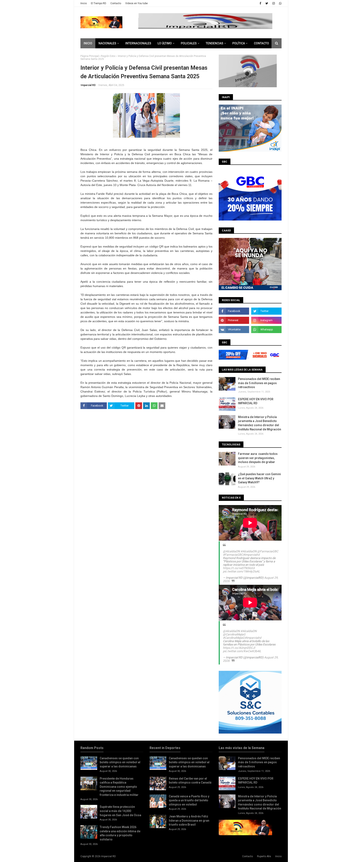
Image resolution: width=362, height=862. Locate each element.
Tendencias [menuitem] (214, 43)
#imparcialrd (251, 554)
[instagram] (273, 3)
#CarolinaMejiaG (234, 637)
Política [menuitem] (238, 43)
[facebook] (260, 3)
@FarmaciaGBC (267, 551)
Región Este (108, 56)
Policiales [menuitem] (189, 43)
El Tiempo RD (98, 3)
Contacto (115, 3)
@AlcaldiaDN (231, 551)
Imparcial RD (88, 85)
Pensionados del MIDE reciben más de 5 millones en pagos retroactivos (259, 383)
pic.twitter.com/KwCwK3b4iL (242, 651)
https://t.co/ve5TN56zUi (239, 568)
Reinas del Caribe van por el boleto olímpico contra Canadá (190, 780)
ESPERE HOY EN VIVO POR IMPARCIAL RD (255, 401)
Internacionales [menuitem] (138, 43)
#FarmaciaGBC (233, 554)
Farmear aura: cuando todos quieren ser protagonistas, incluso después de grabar (258, 458)
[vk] (234, 329)
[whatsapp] (280, 3)
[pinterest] (234, 320)
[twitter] (266, 3)
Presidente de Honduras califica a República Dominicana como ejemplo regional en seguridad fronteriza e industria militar (119, 787)
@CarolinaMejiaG (234, 634)
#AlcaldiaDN (248, 551)
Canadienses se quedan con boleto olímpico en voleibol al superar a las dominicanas (120, 762)
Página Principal (89, 56)
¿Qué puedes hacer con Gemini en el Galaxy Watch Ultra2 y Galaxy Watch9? (259, 478)
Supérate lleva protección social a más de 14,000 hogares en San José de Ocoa (120, 811)
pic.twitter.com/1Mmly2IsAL (241, 571)
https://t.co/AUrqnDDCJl (239, 647)
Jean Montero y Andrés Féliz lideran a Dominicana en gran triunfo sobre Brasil (189, 820)
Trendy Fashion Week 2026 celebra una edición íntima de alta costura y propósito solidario (120, 833)
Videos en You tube (136, 3)
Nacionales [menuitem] (107, 43)
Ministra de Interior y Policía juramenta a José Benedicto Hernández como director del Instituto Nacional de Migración (259, 423)
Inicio (83, 3)
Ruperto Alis (264, 856)
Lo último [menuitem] (165, 43)
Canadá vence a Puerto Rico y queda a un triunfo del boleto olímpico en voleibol (189, 800)
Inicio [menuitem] (88, 43)
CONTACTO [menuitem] (261, 43)
